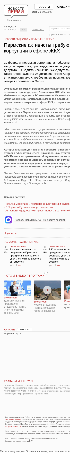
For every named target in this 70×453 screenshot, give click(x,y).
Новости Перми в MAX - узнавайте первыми (40, 219)
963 (19, 265)
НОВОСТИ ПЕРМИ (18, 381)
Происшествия (18, 246)
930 (58, 265)
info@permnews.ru (13, 426)
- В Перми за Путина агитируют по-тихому (28, 207)
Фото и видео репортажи (24, 275)
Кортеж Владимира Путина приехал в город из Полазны (45, 306)
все (23, 30)
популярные (38, 30)
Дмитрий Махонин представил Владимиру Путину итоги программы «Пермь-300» (15, 305)
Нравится (10, 233)
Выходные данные (13, 419)
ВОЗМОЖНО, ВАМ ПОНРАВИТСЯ (21, 242)
